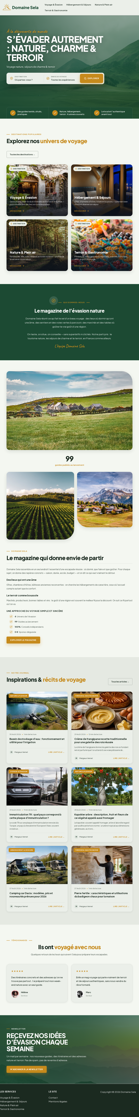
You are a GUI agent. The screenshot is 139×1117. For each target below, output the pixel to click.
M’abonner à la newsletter (26, 1069)
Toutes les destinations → (22, 154)
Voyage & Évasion (54, 4)
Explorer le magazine (23, 640)
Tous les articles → (120, 681)
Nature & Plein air (103, 4)
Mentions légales (58, 1101)
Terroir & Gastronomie (56, 10)
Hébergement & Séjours (78, 4)
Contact (53, 1097)
